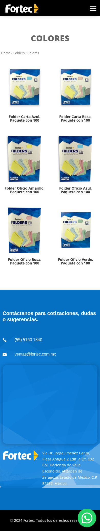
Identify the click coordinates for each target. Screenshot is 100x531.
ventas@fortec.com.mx (35, 354)
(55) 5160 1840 (28, 340)
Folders (19, 53)
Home (6, 53)
